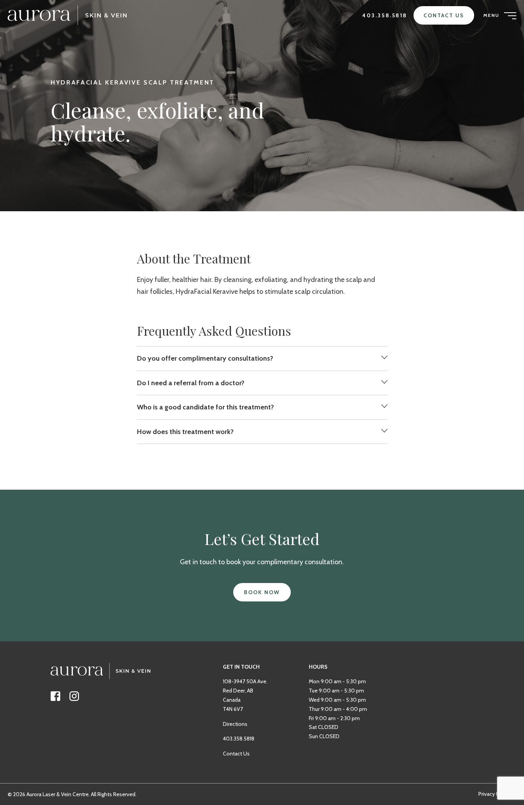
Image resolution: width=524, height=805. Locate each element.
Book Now (262, 592)
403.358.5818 (384, 15)
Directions (235, 724)
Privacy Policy (494, 793)
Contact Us (443, 15)
